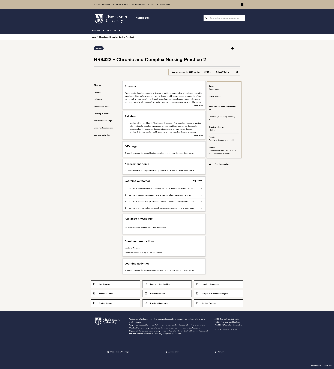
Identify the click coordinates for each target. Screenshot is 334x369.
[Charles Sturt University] (111, 19)
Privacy (220, 352)
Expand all (197, 181)
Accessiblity (173, 352)
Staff (152, 5)
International (140, 5)
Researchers (165, 5)
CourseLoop (327, 365)
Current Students (122, 5)
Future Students (103, 5)
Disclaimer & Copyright (119, 352)
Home (93, 37)
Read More (198, 105)
